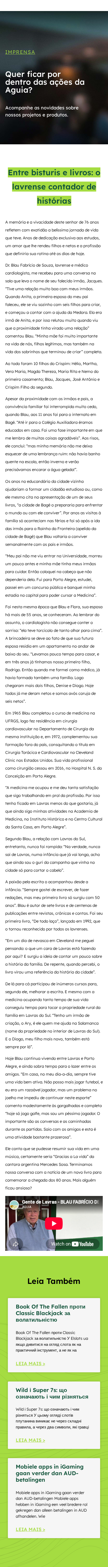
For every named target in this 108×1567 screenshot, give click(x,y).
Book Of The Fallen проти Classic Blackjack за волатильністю (50, 1313)
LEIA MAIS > (30, 1363)
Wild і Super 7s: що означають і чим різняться (52, 1393)
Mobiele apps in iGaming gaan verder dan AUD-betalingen (50, 1473)
